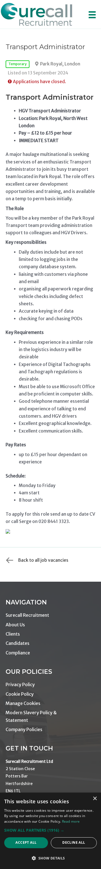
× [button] (95, 799)
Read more (71, 821)
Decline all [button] (73, 842)
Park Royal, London (60, 64)
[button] (50, 830)
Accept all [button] (25, 842)
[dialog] (50, 831)
